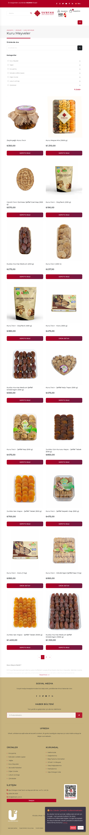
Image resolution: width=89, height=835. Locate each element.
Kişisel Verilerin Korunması (26, 828)
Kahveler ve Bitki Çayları (17, 73)
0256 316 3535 (13, 793)
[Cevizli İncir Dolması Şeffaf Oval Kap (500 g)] (25, 178)
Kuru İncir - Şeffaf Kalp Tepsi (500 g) (62, 387)
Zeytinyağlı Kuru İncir (16, 140)
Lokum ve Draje (14, 81)
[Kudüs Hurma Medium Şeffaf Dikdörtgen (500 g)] (25, 364)
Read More (44, 675)
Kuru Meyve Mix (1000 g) (57, 140)
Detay (65, 822)
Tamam (73, 828)
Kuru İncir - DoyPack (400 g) (19, 326)
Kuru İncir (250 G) (53, 264)
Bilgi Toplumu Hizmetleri (56, 759)
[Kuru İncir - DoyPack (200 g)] (64, 178)
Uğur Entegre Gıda (54, 772)
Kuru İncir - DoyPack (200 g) (58, 202)
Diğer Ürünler (14, 77)
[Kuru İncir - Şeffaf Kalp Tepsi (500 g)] (64, 364)
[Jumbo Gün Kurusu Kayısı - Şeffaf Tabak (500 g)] (64, 426)
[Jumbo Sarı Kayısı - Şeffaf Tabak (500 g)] (25, 487)
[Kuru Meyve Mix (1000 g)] (64, 117)
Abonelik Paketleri (15, 768)
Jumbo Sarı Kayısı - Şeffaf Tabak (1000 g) (24, 635)
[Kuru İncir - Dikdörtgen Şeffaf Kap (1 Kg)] (64, 549)
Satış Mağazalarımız (55, 765)
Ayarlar (80, 828)
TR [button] (78, 3)
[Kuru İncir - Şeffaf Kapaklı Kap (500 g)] (64, 487)
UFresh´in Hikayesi (54, 762)
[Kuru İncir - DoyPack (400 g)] (25, 302)
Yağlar (12, 65)
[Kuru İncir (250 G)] (64, 240)
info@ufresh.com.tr (15, 797)
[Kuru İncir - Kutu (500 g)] (64, 302)
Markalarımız (52, 769)
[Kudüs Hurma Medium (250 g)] (25, 240)
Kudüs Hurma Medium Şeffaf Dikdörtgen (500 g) (20, 388)
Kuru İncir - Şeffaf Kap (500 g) (20, 449)
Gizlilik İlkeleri (39, 828)
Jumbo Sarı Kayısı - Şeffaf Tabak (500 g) (24, 511)
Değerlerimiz (52, 756)
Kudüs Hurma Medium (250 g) (20, 264)
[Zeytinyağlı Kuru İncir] (25, 117)
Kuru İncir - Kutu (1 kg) (17, 573)
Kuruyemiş (13, 69)
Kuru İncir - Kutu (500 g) (57, 326)
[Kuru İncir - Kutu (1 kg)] (25, 549)
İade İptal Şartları (12, 828)
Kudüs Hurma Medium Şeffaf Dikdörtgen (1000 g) (59, 636)
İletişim (31, 800)
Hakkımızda (52, 752)
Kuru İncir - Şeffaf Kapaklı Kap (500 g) (62, 511)
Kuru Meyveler (29, 30)
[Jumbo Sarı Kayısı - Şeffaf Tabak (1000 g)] (25, 611)
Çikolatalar (13, 85)
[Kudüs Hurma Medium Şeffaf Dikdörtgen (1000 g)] (64, 611)
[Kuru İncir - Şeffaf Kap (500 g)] (25, 426)
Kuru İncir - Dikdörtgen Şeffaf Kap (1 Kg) (63, 573)
